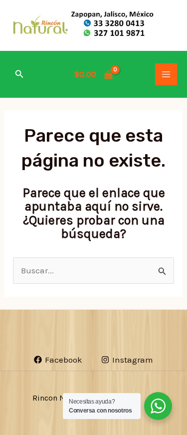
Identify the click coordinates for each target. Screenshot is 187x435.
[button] (19, 74)
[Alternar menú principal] (166, 74)
